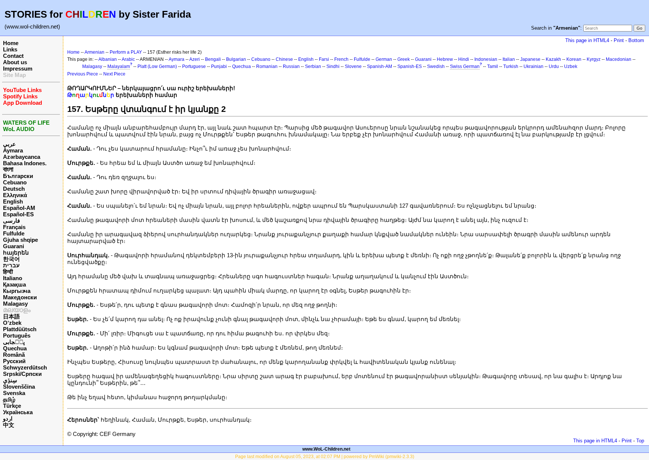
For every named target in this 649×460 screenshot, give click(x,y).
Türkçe (12, 406)
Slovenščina (19, 386)
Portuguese (194, 66)
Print (619, 40)
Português (16, 335)
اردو (7, 418)
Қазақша (14, 284)
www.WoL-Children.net (326, 449)
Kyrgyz (594, 59)
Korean (573, 59)
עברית (11, 265)
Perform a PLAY (126, 52)
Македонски (20, 297)
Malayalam (118, 66)
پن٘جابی (14, 342)
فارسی (11, 220)
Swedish (436, 66)
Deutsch (14, 189)
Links (10, 49)
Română (14, 354)
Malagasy (15, 303)
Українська (18, 412)
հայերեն (16, 252)
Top (640, 440)
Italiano (12, 278)
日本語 (11, 316)
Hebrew (445, 59)
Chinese (284, 59)
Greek (403, 59)
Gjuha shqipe (20, 240)
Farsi (324, 59)
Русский (14, 361)
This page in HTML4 (587, 40)
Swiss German (465, 66)
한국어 (11, 259)
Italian (509, 59)
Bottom (636, 40)
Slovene (353, 66)
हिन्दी (8, 271)
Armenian (94, 52)
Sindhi (333, 66)
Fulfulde (13, 233)
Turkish (510, 66)
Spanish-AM (379, 66)
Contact (13, 56)
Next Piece (114, 74)
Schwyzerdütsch (25, 367)
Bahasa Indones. (25, 163)
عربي (9, 144)
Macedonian (618, 59)
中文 (8, 425)
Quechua (15, 348)
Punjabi (219, 66)
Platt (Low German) (157, 66)
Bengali (213, 59)
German (384, 59)
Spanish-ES (409, 66)
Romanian (267, 66)
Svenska (14, 393)
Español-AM (19, 208)
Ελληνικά (15, 195)
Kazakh (553, 59)
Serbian (313, 66)
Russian (291, 66)
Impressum (17, 68)
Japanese (530, 59)
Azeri (194, 59)
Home (10, 43)
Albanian (107, 59)
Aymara (13, 150)
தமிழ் (9, 399)
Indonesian (485, 59)
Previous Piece (82, 74)
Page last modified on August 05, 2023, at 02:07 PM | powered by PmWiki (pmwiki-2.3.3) (324, 456)
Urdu (554, 66)
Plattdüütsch (19, 329)
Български (18, 176)
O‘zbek (12, 323)
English (13, 201)
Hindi (463, 59)
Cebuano (15, 182)
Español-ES (18, 214)
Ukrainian (533, 66)
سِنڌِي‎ (10, 380)
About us (15, 62)
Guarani (13, 246)
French (341, 59)
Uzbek (570, 66)
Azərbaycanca (21, 157)
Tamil (492, 66)
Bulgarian (236, 59)
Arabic (128, 59)
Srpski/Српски (22, 374)
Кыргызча (16, 291)
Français (14, 227)
